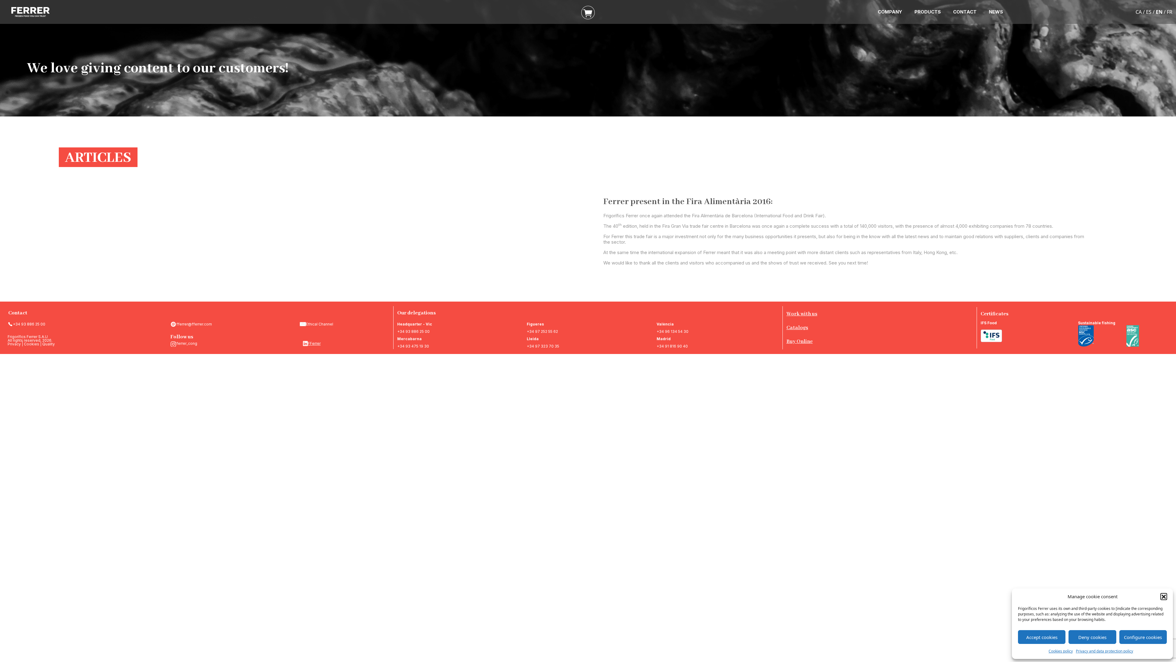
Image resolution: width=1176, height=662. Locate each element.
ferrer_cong (186, 343)
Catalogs (797, 328)
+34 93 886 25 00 (29, 324)
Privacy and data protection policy (1104, 651)
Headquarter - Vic (414, 324)
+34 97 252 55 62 (542, 331)
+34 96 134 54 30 (672, 331)
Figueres (535, 324)
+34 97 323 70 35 (543, 346)
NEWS (996, 12)
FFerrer (314, 343)
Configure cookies (1143, 637)
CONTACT (965, 12)
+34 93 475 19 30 (413, 346)
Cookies (31, 344)
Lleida (533, 339)
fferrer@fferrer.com (194, 324)
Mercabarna (409, 339)
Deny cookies (1092, 637)
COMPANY (890, 12)
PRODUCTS (927, 12)
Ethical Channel (319, 324)
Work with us (801, 314)
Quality (48, 344)
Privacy (14, 344)
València (665, 324)
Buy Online (799, 341)
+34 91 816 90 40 (672, 346)
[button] (1164, 596)
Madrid (664, 339)
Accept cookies (1041, 637)
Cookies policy (1061, 651)
